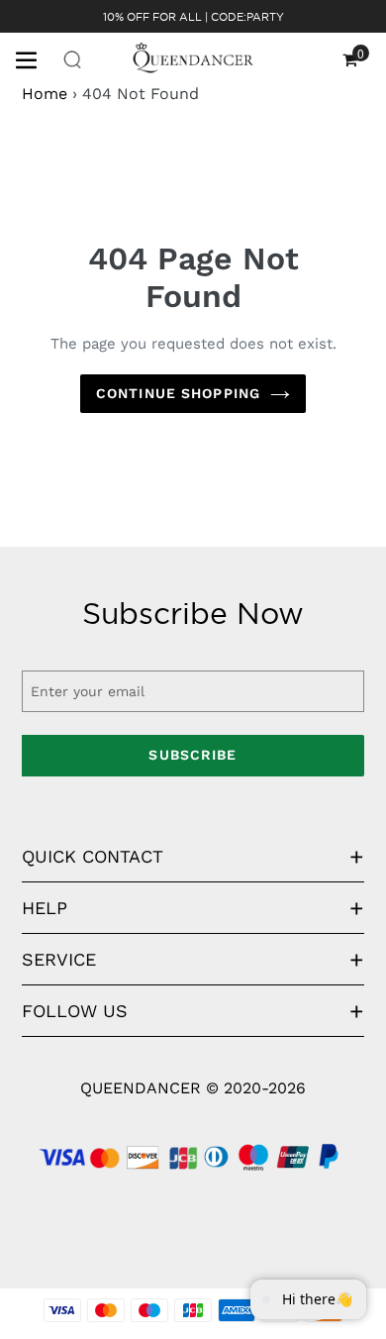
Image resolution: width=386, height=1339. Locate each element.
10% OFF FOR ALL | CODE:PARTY (193, 17)
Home (44, 93)
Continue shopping (178, 393)
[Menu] (33, 58)
